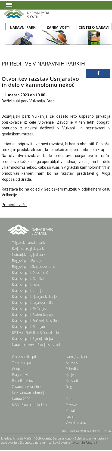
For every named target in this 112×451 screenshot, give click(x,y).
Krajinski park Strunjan (28, 326)
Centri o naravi (76, 422)
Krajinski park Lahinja (27, 290)
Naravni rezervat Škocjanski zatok (36, 344)
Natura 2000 (21, 398)
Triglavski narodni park (28, 242)
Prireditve (73, 368)
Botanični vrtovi (23, 380)
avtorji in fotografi (85, 442)
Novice (71, 416)
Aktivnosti (73, 362)
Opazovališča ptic (24, 356)
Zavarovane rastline (26, 386)
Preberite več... (14, 205)
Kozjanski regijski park (28, 248)
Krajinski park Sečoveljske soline (35, 320)
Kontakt (71, 410)
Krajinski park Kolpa (26, 284)
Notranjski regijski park (28, 254)
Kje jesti (71, 374)
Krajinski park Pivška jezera (32, 308)
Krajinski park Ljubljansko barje (34, 296)
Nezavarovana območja (29, 392)
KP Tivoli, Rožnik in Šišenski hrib (35, 332)
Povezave (73, 404)
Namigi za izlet (76, 356)
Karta (69, 398)
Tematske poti (22, 362)
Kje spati (72, 380)
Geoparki (18, 368)
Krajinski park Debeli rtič (30, 272)
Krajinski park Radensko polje (33, 314)
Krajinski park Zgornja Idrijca (32, 338)
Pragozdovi (20, 374)
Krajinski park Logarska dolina (33, 302)
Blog (69, 386)
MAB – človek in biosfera (29, 404)
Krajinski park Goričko (27, 278)
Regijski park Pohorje (27, 260)
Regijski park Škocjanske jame (33, 266)
